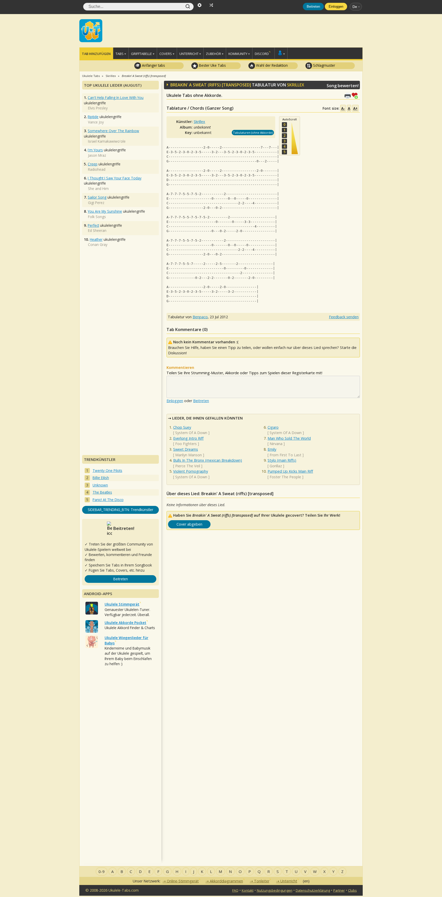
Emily (272, 449)
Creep (92, 164)
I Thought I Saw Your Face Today (114, 178)
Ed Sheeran (97, 230)
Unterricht (288, 881)
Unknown (100, 485)
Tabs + (121, 53)
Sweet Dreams (185, 449)
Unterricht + (190, 53)
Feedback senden (344, 316)
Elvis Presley (98, 108)
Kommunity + (239, 53)
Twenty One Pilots (107, 470)
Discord (262, 53)
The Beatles (102, 492)
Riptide (93, 116)
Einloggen (336, 6)
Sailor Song (97, 197)
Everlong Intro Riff (188, 438)
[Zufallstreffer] (211, 4)
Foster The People (285, 476)
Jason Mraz (97, 155)
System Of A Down (191, 432)
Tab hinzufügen (96, 53)
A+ (355, 108)
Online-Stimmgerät (183, 881)
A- (343, 108)
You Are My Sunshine (105, 211)
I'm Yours (95, 149)
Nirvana (276, 443)
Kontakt (247, 890)
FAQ (235, 890)
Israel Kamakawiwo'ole (107, 141)
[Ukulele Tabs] (90, 30)
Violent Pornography (190, 471)
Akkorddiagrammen (226, 881)
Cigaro (273, 427)
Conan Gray (97, 244)
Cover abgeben (189, 524)
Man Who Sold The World (289, 438)
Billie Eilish (101, 477)
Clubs (352, 890)
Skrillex (295, 85)
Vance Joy (96, 122)
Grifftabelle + (142, 53)
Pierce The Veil (187, 465)
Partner (339, 890)
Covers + (166, 53)
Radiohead (96, 169)
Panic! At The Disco (108, 499)
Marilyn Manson (188, 454)
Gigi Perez (96, 202)
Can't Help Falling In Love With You (115, 97)
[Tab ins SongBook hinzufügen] (356, 95)
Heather (96, 239)
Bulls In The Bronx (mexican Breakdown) (207, 460)
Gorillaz (276, 465)
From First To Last (285, 454)
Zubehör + (215, 53)
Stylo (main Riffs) (282, 460)
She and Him (98, 188)
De (354, 7)
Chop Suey (182, 427)
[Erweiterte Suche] (199, 4)
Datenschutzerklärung (313, 890)
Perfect (93, 225)
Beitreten (313, 6)
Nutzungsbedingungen (274, 890)
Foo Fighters (186, 443)
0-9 (101, 871)
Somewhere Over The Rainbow (113, 130)
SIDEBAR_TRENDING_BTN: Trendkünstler (120, 509)
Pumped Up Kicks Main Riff (290, 471)
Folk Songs (97, 216)
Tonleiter (261, 881)
